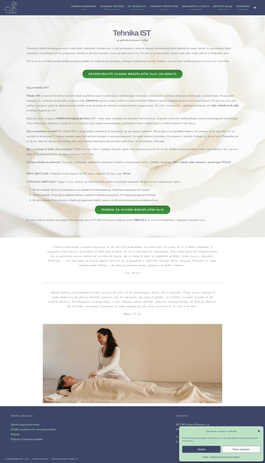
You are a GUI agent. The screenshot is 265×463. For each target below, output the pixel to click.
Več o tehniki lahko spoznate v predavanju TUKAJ (201, 162)
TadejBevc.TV (73, 458)
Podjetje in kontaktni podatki (27, 439)
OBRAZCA (140, 220)
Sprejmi (201, 449)
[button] (258, 431)
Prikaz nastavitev (241, 449)
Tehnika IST (33, 95)
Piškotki (206, 457)
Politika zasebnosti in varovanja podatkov (225, 457)
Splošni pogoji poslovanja (25, 424)
